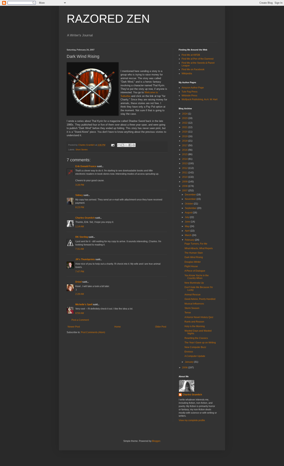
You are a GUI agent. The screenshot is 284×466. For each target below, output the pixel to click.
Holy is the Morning (195, 326)
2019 (185, 136)
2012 (185, 168)
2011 (185, 172)
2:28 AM (79, 294)
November (190, 199)
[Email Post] (112, 145)
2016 (185, 150)
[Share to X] (126, 145)
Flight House (191, 266)
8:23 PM (79, 207)
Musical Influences (194, 303)
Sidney (79, 195)
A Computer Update (195, 356)
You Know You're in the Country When (197, 277)
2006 (185, 367)
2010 (185, 177)
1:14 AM (79, 226)
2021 (185, 127)
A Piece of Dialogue (195, 270)
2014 (185, 159)
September (191, 208)
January (189, 362)
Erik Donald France (85, 166)
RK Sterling (81, 237)
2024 (185, 113)
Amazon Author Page (193, 87)
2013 (185, 163)
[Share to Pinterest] (134, 145)
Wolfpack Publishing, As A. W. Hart (199, 99)
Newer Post (74, 326)
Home (117, 326)
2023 (185, 118)
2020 (185, 131)
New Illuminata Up (194, 282)
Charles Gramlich (85, 217)
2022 (185, 122)
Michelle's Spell (83, 304)
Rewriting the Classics (196, 338)
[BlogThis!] (123, 145)
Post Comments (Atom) (93, 332)
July (187, 217)
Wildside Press (189, 95)
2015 (185, 154)
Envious (189, 351)
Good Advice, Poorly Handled (200, 299)
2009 (185, 181)
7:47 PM (79, 271)
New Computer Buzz (195, 347)
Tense (188, 312)
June (188, 221)
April (187, 230)
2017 (185, 145)
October (189, 203)
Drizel (78, 281)
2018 (185, 140)
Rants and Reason (194, 321)
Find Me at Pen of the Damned (197, 58)
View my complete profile (192, 420)
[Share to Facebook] (130, 145)
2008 (185, 186)
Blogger (156, 441)
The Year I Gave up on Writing (200, 342)
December (190, 194)
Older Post (160, 326)
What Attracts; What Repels (199, 248)
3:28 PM (79, 185)
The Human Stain (194, 252)
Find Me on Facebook (193, 69)
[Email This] (119, 145)
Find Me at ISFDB (191, 55)
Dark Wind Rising (194, 257)
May (187, 226)
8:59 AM (79, 313)
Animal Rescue (193, 294)
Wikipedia (187, 73)
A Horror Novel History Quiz (199, 317)
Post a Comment (80, 320)
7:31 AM (79, 249)
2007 (185, 190)
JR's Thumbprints (85, 259)
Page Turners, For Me (196, 243)
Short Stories (82, 149)
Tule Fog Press (189, 91)
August (189, 212)
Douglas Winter (193, 262)
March (188, 235)
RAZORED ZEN (108, 18)
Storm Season (192, 308)
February (190, 240)
